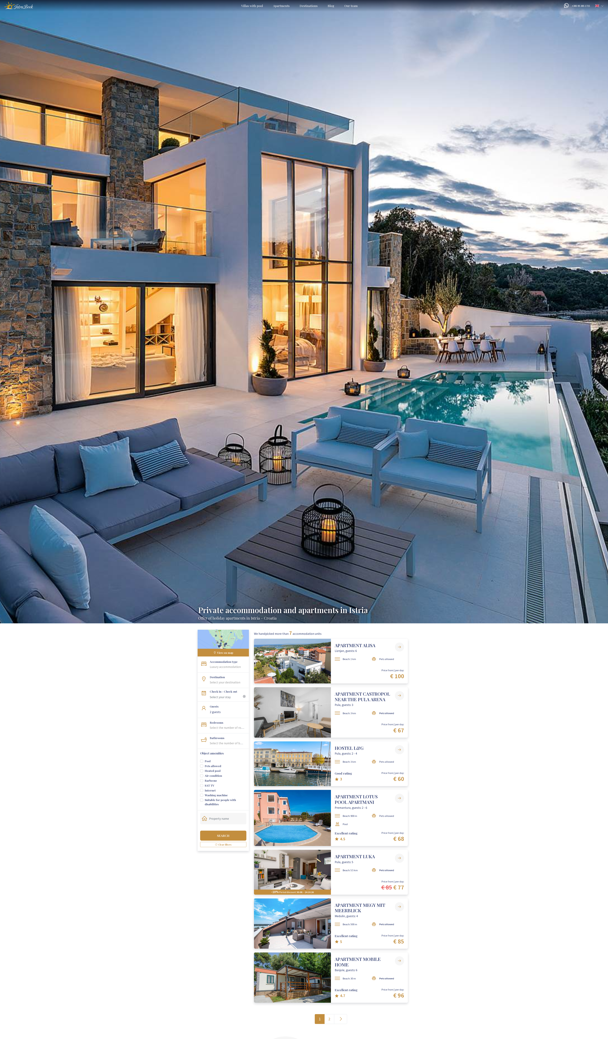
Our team (351, 6)
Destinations (309, 6)
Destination (217, 677)
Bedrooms (216, 722)
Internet (210, 790)
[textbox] (229, 667)
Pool (208, 761)
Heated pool (213, 770)
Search (223, 835)
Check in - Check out (223, 691)
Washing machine (216, 795)
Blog (331, 6)
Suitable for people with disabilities (220, 802)
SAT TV (209, 785)
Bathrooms (217, 738)
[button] (599, 5)
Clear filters (224, 844)
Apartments (281, 6)
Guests (214, 706)
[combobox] (229, 667)
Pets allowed (213, 766)
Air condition (213, 775)
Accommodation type (224, 661)
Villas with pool (252, 6)
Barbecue (211, 780)
